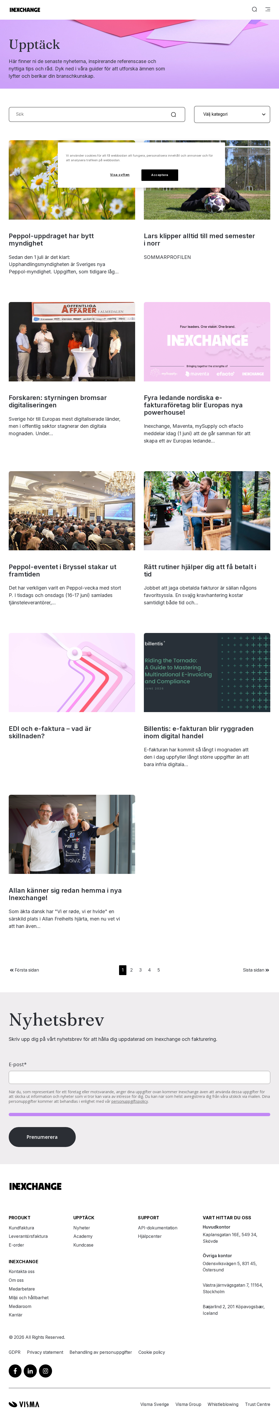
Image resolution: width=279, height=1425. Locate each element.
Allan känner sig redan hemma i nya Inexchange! (65, 894)
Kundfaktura (21, 1227)
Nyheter (81, 1227)
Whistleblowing (223, 1404)
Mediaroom (20, 1306)
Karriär (15, 1315)
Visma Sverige (154, 1404)
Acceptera (159, 175)
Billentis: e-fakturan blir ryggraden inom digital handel (199, 732)
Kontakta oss (22, 1271)
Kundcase (83, 1245)
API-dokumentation (157, 1227)
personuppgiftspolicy (129, 1101)
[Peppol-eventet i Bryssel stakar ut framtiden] (72, 510)
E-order (16, 1245)
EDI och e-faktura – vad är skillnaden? (50, 732)
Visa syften (119, 175)
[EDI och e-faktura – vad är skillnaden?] (72, 672)
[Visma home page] (24, 1404)
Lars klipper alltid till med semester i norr (199, 239)
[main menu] (268, 10)
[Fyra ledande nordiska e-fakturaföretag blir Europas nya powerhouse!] (207, 341)
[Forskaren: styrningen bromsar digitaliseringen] (72, 341)
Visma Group (188, 1404)
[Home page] (25, 10)
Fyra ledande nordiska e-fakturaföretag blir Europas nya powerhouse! (193, 405)
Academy (83, 1236)
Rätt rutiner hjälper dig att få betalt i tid (200, 570)
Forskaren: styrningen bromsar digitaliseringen (58, 401)
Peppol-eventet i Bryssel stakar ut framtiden (62, 570)
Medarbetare (22, 1289)
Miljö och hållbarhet (28, 1297)
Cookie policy (151, 1352)
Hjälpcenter (150, 1236)
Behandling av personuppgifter (100, 1352)
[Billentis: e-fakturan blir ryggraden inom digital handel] (207, 672)
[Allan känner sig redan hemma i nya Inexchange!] (72, 834)
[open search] (254, 10)
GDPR (14, 1352)
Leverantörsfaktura (28, 1236)
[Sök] (173, 114)
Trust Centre (257, 1404)
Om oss (16, 1280)
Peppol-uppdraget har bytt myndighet (51, 239)
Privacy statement (45, 1352)
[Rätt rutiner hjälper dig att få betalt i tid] (207, 510)
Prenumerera (42, 1137)
